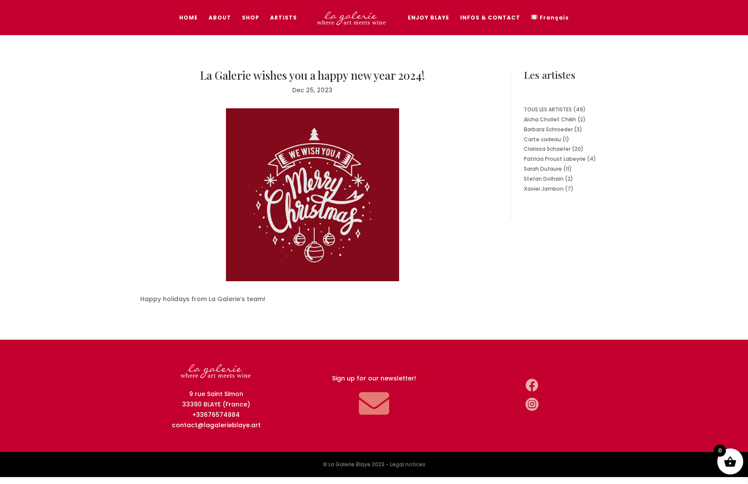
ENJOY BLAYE (428, 18)
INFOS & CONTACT (490, 18)
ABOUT (220, 18)
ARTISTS (283, 18)
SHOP (250, 18)
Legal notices (408, 464)
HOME (188, 18)
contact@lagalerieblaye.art (216, 425)
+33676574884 (216, 414)
